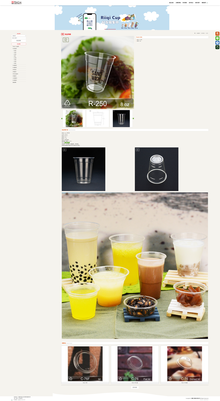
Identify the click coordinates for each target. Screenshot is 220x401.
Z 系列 (15, 63)
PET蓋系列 (15, 80)
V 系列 (15, 59)
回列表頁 (135, 387)
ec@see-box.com (21, 399)
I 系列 (15, 56)
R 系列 (15, 50)
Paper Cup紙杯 (16, 46)
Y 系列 (15, 52)
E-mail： (16, 399)
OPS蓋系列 (15, 78)
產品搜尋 (18, 40)
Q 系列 (15, 57)
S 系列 (15, 54)
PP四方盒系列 (15, 73)
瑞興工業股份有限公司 (16, 2)
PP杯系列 (14, 69)
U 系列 (15, 61)
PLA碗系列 (15, 65)
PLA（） (67, 133)
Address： (16, 397)
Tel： (15, 398)
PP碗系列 (14, 71)
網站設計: (202, 399)
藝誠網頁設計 (206, 399)
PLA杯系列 (15, 48)
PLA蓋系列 (15, 67)
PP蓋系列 (14, 76)
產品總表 (14, 82)
